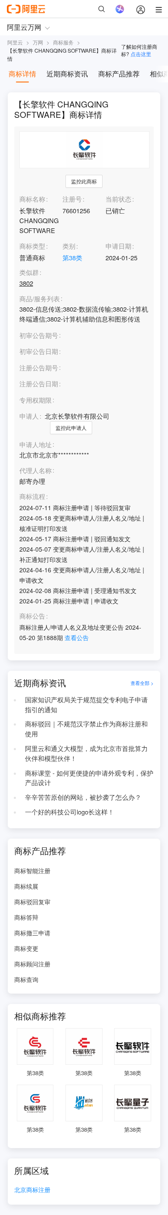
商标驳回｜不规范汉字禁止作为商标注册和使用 (86, 728)
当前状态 (118, 198)
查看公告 (77, 637)
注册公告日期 (38, 383)
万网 (38, 42)
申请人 (29, 415)
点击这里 (141, 53)
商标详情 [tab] (22, 74)
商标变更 (26, 948)
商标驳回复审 (32, 901)
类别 (68, 245)
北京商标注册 (32, 1190)
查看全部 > (142, 683)
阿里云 (15, 42)
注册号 (72, 198)
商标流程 (32, 496)
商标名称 (32, 198)
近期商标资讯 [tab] (67, 74)
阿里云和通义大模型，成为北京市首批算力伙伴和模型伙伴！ (86, 753)
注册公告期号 (38, 367)
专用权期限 (35, 399)
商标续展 (26, 886)
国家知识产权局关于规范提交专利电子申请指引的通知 (86, 704)
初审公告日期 (38, 351)
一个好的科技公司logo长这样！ (69, 811)
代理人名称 (35, 471)
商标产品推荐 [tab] (119, 74)
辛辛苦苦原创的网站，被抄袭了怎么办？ (83, 797)
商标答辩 (26, 917)
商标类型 (32, 245)
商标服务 (63, 42)
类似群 (29, 272)
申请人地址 (35, 445)
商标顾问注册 (32, 963)
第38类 (72, 257)
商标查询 (26, 979)
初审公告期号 (38, 335)
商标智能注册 (32, 870)
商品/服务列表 (39, 299)
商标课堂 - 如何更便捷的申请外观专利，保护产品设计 (89, 777)
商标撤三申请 (32, 932)
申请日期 (118, 245)
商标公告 (32, 616)
